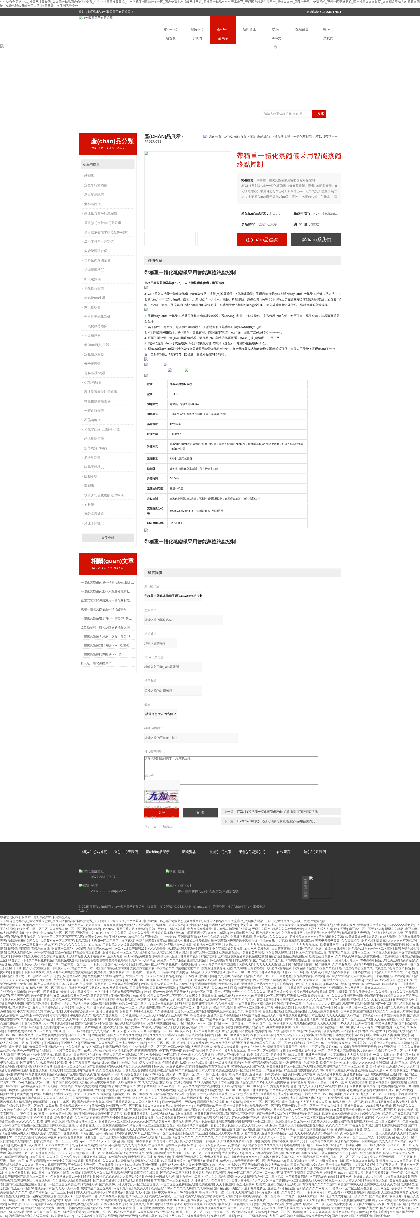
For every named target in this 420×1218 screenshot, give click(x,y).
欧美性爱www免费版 (158, 991)
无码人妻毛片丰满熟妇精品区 (123, 1054)
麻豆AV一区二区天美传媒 (366, 929)
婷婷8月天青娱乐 (347, 960)
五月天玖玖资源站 (44, 1007)
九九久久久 (309, 1086)
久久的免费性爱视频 (336, 1098)
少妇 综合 (317, 1164)
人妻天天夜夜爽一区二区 (248, 1161)
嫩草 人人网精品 (402, 1043)
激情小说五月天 (136, 1196)
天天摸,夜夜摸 (318, 1109)
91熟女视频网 (235, 1019)
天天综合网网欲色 (277, 1082)
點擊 (129, 164)
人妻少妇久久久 (181, 1105)
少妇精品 (149, 960)
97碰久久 (163, 1015)
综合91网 (253, 1141)
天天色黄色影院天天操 (389, 1019)
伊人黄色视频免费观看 (50, 1035)
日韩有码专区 (20, 956)
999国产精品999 (45, 1031)
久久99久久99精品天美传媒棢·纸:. (359, 956)
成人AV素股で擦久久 (333, 1086)
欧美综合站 (405, 1109)
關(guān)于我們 (197, 33)
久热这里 (382, 1117)
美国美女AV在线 (96, 936)
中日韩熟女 (134, 972)
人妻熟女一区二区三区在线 (130, 1094)
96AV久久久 (345, 1023)
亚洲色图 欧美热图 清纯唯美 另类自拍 (196, 1050)
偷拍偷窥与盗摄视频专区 (116, 1050)
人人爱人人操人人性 (146, 1102)
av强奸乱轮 (83, 948)
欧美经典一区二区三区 (225, 999)
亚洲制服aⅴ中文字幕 (34, 1015)
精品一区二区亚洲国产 (253, 1086)
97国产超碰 (208, 956)
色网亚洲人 (190, 1058)
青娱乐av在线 (40, 948)
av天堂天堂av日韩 (357, 936)
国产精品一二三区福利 (175, 1172)
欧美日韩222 (137, 948)
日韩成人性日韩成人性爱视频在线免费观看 (197, 940)
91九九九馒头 (23, 1137)
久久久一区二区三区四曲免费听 (312, 1117)
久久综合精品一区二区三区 (147, 1047)
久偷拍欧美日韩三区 (87, 1153)
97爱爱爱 (290, 1070)
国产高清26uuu (109, 1184)
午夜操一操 (330, 1133)
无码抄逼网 (278, 1054)
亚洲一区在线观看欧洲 (119, 1208)
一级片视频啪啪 (384, 1054)
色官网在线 (410, 1121)
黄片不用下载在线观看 (109, 972)
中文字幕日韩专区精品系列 (253, 1003)
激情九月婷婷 (181, 1121)
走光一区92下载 (202, 991)
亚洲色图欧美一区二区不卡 (300, 1105)
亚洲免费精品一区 (355, 1074)
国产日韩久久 (29, 1062)
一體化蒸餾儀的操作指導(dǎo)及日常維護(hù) (108, 582)
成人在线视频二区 (12, 1043)
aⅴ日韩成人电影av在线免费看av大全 (305, 1216)
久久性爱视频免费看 (231, 1141)
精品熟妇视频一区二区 (81, 1121)
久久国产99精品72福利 (369, 1204)
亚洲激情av (275, 1188)
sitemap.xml (201, 906)
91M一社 (324, 1196)
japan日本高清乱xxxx (93, 1141)
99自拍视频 (383, 1027)
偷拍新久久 (128, 1117)
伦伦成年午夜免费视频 (37, 960)
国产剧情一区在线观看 (136, 1141)
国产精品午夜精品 (212, 1019)
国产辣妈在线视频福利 (123, 984)
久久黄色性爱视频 (108, 1070)
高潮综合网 (314, 1172)
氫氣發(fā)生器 (94, 298)
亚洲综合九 (324, 925)
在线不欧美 (310, 1062)
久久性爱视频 (224, 1003)
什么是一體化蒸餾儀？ (96, 663)
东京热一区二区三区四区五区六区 (60, 936)
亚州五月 (100, 984)
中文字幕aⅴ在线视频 (404, 1039)
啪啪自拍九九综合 (128, 1164)
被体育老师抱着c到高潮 (91, 1023)
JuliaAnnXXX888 (382, 999)
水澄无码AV (264, 1109)
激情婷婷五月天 (374, 1184)
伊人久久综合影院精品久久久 (225, 1176)
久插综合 (333, 1200)
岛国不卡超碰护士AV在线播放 (43, 1204)
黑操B (325, 1208)
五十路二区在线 (293, 964)
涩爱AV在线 (63, 952)
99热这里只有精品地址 (47, 1200)
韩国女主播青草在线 (203, 995)
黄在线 (4, 972)
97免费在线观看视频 (39, 1074)
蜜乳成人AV (170, 1164)
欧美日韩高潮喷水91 (175, 1161)
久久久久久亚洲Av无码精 (167, 1035)
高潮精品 (234, 1145)
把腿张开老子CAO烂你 (271, 1113)
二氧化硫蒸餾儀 (95, 326)
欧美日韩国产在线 (242, 933)
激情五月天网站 (207, 1007)
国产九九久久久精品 (360, 1161)
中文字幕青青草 (80, 1062)
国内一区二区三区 (304, 1027)
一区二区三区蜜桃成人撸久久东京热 (144, 1105)
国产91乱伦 (260, 1078)
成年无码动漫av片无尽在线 (155, 1212)
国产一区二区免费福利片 (264, 1050)
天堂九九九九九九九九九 (381, 988)
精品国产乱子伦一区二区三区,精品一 (238, 1172)
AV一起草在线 (43, 952)
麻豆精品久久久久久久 (20, 1121)
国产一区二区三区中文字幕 (255, 1007)
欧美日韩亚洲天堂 (136, 1113)
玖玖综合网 (227, 1007)
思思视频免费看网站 (163, 988)
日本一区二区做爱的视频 (232, 1035)
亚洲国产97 (134, 976)
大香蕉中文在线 (232, 1153)
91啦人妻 (55, 1070)
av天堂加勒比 (148, 1216)
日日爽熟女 (284, 984)
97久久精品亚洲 (186, 1070)
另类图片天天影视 (346, 1094)
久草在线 (52, 1105)
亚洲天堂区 (83, 1007)
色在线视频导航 (31, 1086)
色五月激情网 (245, 1184)
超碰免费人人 (20, 1133)
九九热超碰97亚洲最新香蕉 (177, 936)
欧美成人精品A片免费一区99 (44, 1208)
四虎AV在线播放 (331, 1105)
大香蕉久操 (246, 964)
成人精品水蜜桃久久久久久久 (262, 1145)
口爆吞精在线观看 (146, 1172)
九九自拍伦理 (153, 944)
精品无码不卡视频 (40, 1066)
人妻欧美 (362, 1212)
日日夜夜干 (95, 964)
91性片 (298, 984)
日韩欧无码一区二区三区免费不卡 (377, 1121)
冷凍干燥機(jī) (94, 523)
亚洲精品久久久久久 (303, 936)
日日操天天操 (139, 988)
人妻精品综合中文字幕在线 (97, 1082)
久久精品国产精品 (340, 1121)
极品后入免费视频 (137, 999)
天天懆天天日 (312, 980)
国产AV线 (258, 1066)
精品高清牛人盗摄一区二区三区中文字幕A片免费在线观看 (115, 940)
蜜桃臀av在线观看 (147, 1161)
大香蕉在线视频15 (396, 1176)
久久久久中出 (279, 1078)
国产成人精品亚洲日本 (49, 984)
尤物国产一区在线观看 (63, 1133)
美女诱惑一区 (327, 1058)
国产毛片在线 (245, 1129)
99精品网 (190, 1109)
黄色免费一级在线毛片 (181, 964)
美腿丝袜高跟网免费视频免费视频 (69, 972)
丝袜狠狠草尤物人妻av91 (168, 933)
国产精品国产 (225, 1129)
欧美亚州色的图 (295, 1011)
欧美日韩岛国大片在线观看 (32, 1180)
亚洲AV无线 (145, 1137)
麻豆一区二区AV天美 (298, 1066)
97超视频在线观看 (297, 960)
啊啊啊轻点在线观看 (210, 1102)
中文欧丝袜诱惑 (386, 1023)
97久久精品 (72, 1047)
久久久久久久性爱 (268, 964)
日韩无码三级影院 (62, 1125)
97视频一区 (333, 1180)
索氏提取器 (92, 307)
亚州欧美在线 (384, 964)
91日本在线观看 (109, 1019)
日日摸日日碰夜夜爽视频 (28, 972)
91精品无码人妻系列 (182, 948)
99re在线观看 (382, 1168)
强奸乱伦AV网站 (115, 1133)
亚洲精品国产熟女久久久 (258, 984)
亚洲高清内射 (85, 933)
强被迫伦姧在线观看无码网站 (122, 991)
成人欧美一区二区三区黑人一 (357, 1137)
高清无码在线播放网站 (194, 988)
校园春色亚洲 (330, 1019)
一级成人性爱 (165, 1176)
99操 (201, 1109)
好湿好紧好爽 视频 (332, 1161)
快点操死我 (353, 1078)
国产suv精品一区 (169, 1086)
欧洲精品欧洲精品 (400, 1031)
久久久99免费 (211, 972)
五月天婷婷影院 (107, 1011)
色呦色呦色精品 (360, 1090)
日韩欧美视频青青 (219, 960)
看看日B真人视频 (222, 1125)
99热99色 (90, 1050)
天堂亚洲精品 (272, 1070)
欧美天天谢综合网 (20, 952)
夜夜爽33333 (276, 1161)
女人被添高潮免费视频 (323, 1011)
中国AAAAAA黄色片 (400, 925)
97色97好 (102, 933)
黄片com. (332, 1047)
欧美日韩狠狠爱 (203, 1003)
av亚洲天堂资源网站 (404, 1011)
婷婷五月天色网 (40, 980)
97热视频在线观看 (375, 1180)
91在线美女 (39, 1188)
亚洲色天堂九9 (354, 1105)
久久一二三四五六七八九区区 (37, 944)
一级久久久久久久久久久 (249, 991)
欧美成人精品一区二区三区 (373, 1149)
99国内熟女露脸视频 (270, 1153)
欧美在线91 (83, 1180)
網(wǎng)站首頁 (170, 33)
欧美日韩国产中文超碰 (335, 944)
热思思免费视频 (121, 1172)
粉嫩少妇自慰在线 (96, 1003)
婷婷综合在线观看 (70, 1137)
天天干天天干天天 (327, 940)
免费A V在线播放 (158, 1023)
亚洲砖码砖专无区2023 (304, 1113)
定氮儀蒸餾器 (94, 354)
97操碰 (339, 1007)
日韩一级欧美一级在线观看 (167, 929)
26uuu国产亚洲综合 (13, 1157)
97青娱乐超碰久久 (263, 1208)
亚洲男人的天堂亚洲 (205, 1161)
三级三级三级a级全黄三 (245, 1058)
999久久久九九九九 (317, 1212)
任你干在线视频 (106, 1216)
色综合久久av (135, 1192)
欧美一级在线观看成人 (193, 1216)
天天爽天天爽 (326, 1023)
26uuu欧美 (138, 995)
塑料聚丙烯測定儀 (97, 260)
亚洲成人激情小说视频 (222, 1015)
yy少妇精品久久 (215, 1200)
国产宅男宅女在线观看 (41, 1196)
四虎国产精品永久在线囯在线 (29, 1216)
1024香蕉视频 (188, 1192)
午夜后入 (248, 999)
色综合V (395, 1117)
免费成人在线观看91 (138, 925)
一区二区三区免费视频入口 (178, 1184)
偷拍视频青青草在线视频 (212, 1066)
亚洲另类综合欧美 (279, 991)
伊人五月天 (147, 1015)
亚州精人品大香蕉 (311, 1180)
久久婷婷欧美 (166, 1090)
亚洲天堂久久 (360, 999)
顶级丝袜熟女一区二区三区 (128, 1003)
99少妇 (245, 1078)
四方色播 (299, 968)
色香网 (149, 1176)
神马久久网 (207, 1058)
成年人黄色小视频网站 (195, 1164)
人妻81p (213, 1078)
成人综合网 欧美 (289, 1094)
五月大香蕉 (220, 1074)
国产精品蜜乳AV (150, 1058)
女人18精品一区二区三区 (57, 933)
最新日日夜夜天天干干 (282, 1047)
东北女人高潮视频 (112, 1129)
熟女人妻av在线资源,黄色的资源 (287, 1164)
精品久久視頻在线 (218, 1109)
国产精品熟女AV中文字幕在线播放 (279, 933)
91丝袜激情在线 (304, 1007)
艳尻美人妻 (141, 1188)
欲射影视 (112, 1105)
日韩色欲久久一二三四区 (132, 1168)
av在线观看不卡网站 (199, 1035)
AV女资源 (14, 1204)
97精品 (291, 1129)
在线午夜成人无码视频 (225, 1098)
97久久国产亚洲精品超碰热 (162, 976)
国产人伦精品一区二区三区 (62, 1109)
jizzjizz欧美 (383, 1200)
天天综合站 (228, 1086)
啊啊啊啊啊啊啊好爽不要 (151, 1050)
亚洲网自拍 (51, 1043)
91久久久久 (63, 1153)
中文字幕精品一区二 (283, 1180)
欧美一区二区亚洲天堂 (43, 991)
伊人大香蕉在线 (150, 1062)
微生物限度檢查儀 (97, 401)
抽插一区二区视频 (318, 964)
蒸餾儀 (89, 485)
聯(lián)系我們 (328, 33)
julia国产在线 (399, 1062)
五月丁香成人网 (360, 1168)
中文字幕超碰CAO (29, 1011)
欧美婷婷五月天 (383, 1090)
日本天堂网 (206, 1070)
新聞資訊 (249, 29)
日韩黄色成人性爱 (267, 1192)
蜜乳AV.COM (247, 1137)
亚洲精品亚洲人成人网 (373, 1070)
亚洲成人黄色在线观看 (246, 1039)
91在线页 (14, 960)
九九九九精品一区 (103, 1031)
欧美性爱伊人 (282, 1023)
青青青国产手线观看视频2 (171, 1180)
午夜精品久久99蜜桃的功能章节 (178, 968)
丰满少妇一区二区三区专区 (363, 1007)
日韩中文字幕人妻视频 (267, 988)
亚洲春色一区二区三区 (113, 1121)
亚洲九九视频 (196, 960)
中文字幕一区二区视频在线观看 (232, 1212)
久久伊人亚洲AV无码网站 (157, 1019)
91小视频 (410, 972)
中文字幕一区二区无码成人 (258, 925)
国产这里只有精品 (23, 936)
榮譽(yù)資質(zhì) (252, 852)
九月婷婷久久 (200, 1180)
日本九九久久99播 (66, 1019)
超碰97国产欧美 (187, 1019)
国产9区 (224, 980)
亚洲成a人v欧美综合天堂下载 (186, 1078)
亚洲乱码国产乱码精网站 (331, 1168)
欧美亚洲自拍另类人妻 (373, 1039)
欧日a (145, 984)
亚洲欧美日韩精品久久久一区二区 (337, 1066)
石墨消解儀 (92, 420)
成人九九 (94, 944)
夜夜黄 (397, 1168)
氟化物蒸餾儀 (94, 288)
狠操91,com (82, 1149)
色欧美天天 (318, 1121)
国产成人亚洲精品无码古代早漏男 (349, 976)
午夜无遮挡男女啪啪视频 (301, 988)
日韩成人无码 (60, 968)
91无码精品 (74, 956)
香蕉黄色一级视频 (188, 972)
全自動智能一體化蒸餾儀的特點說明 (105, 627)
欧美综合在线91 (132, 1074)
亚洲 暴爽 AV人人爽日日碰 (394, 1161)
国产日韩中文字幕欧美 (161, 1192)
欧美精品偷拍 (391, 984)
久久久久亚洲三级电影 (346, 995)
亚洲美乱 (151, 936)
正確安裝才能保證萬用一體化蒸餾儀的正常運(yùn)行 (108, 600)
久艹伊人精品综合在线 (212, 1094)
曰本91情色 (291, 1019)
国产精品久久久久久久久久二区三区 (307, 999)
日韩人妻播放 (240, 1180)
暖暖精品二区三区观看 (96, 1188)
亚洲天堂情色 (201, 1172)
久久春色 (393, 1184)
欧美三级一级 (230, 1078)
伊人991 (133, 1133)
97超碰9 (88, 1176)
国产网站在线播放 (392, 1078)
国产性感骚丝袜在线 (114, 968)
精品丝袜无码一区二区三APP (78, 1129)
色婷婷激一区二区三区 (36, 1090)
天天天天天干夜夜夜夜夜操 (103, 925)
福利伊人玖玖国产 (262, 1035)
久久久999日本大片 (277, 1039)
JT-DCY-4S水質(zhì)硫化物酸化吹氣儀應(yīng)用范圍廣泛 (275, 821)
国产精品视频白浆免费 (41, 1039)
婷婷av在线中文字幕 (273, 940)
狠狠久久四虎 (15, 1196)
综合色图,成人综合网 (132, 1200)
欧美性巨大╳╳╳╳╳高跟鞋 (343, 980)
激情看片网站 (146, 1086)
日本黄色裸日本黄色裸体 (300, 1050)
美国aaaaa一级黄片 (336, 984)
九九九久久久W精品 (392, 1141)
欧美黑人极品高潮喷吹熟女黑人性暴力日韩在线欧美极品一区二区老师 (233, 1196)
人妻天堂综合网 (243, 1109)
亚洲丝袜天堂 (63, 1094)
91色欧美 (61, 1062)
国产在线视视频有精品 (366, 1153)
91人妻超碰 (88, 1019)
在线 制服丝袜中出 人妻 (387, 933)
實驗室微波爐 (94, 514)
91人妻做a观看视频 (278, 968)
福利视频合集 (20, 1054)
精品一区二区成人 (184, 1023)
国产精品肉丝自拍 (322, 1176)
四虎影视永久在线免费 (192, 1043)
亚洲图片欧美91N (377, 1172)
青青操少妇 (68, 991)
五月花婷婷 (93, 1161)
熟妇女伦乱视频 (226, 1031)
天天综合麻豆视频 (160, 1003)
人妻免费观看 (155, 1078)
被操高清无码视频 (115, 1047)
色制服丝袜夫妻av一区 (65, 1176)
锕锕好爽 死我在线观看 (357, 1003)
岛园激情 (136, 944)
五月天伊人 (181, 991)
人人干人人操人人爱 (313, 1102)
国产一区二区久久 (257, 1168)
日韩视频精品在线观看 (389, 976)
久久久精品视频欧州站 (366, 1098)
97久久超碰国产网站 (245, 1117)
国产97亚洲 (222, 991)
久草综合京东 (349, 1133)
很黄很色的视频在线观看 (288, 1149)
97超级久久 (380, 1011)
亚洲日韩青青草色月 (185, 956)
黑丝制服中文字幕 (331, 936)
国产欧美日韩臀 (296, 1176)
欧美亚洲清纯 (358, 1082)
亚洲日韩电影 (292, 1062)
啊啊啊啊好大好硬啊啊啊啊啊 (97, 1058)
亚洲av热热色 (364, 1023)
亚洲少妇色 (275, 1184)
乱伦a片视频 (273, 1172)
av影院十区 (126, 964)
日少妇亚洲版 (128, 1015)
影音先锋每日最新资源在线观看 (26, 1070)
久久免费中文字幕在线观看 (65, 1161)
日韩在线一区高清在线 (159, 972)
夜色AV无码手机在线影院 (34, 1050)
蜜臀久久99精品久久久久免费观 (128, 1066)
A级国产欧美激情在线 (242, 940)
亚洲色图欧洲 (120, 995)
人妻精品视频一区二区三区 (161, 1039)
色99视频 (137, 1078)
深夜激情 (125, 1011)
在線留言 (301, 29)
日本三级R (332, 1192)
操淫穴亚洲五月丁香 (275, 1117)
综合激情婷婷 (63, 1117)
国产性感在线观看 (338, 1164)
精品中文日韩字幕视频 (236, 936)
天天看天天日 (172, 1058)
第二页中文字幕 (226, 1137)
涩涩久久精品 (394, 929)
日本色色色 (284, 976)
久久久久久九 (204, 1137)
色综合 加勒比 (362, 944)
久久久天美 (118, 933)
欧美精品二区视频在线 (70, 1074)
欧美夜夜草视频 (45, 1137)
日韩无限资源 (241, 980)
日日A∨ (188, 976)
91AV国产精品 (249, 1015)
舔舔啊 (18, 1074)
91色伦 (331, 1129)
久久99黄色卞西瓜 (223, 988)
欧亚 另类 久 (361, 1058)
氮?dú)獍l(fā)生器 (96, 345)
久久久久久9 (244, 995)
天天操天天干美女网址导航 (296, 925)
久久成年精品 (341, 1196)
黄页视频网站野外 (268, 999)
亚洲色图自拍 (405, 1054)
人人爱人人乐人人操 (318, 929)
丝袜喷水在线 (128, 1062)
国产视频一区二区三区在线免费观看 (111, 1212)
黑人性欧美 (278, 1168)
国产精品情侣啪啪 (37, 1003)
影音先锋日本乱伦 (165, 1141)
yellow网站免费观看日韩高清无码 (147, 956)
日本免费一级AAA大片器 (299, 1196)
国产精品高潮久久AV (249, 1082)
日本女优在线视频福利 (302, 1137)
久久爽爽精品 (350, 940)
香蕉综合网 (314, 1149)
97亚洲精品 (66, 1086)
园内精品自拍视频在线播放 (232, 929)
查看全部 (108, 537)
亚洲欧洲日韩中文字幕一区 (267, 1074)
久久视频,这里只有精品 (36, 1019)
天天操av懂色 (310, 1208)
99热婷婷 (366, 960)
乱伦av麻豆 (18, 1145)
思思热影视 (405, 980)
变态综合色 (370, 1078)
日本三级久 (316, 1015)
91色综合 (156, 1113)
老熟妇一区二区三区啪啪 (377, 1094)
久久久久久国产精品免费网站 (151, 1121)
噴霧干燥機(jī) (94, 467)
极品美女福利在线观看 (309, 976)
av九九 (157, 1109)
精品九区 (275, 956)
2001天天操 (309, 1153)
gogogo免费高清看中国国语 (217, 964)
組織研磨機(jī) (94, 269)
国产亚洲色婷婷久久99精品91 (113, 1180)
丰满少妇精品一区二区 (161, 1054)
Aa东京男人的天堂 (378, 1105)
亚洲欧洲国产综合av (371, 925)
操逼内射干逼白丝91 (317, 1090)
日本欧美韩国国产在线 (355, 1011)
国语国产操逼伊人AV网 (399, 1153)
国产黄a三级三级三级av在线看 (26, 1184)
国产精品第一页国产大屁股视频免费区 (240, 1188)
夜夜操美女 (331, 1031)
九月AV (5, 1125)
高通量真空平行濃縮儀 (100, 213)
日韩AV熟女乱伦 (362, 972)
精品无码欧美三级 (387, 960)
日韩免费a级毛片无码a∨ (85, 988)
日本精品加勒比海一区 (15, 976)
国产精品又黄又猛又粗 (268, 960)
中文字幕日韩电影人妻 (105, 1098)
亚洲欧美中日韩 (87, 1196)
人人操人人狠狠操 (359, 1054)
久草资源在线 (66, 1058)
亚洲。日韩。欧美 (12, 1161)
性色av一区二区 (292, 972)
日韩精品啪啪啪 (18, 948)
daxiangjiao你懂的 (104, 1062)
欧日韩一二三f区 (62, 948)
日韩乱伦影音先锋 (134, 1070)
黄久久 (67, 1054)
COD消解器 (93, 382)
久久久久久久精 (337, 1125)
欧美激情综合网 (290, 1200)
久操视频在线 (64, 960)
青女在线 (347, 1149)
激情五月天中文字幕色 (224, 1133)
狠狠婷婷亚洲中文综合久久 (225, 1011)
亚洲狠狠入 (98, 1192)
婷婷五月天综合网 (194, 1039)
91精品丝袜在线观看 (193, 1062)
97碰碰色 (103, 1094)
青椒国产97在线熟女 (88, 1054)
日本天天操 (81, 1192)
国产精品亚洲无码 (242, 1113)
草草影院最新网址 (301, 940)
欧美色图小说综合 (306, 991)
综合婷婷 (210, 1204)
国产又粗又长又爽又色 (203, 1117)
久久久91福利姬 (314, 1200)
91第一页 (182, 1212)
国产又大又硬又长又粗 (395, 1208)
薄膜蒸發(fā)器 (94, 373)
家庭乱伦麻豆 (120, 1078)
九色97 (413, 1133)
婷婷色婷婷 (291, 1145)
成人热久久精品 (139, 933)
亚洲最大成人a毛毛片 (368, 1176)
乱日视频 (36, 1109)
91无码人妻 (162, 1157)
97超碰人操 (89, 1184)
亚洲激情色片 (310, 1019)
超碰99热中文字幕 (338, 1204)
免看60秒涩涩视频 (318, 1035)
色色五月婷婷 (43, 1117)
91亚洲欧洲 (292, 1184)
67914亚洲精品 (238, 1200)
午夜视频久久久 (80, 1015)
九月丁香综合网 (222, 1082)
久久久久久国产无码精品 (342, 1015)
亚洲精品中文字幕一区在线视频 (355, 1141)
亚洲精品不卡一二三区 (289, 1003)
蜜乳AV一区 (324, 1007)
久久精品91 (383, 991)
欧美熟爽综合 (399, 1070)
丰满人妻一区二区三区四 (379, 1109)
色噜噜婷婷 (170, 1062)
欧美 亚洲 (340, 929)
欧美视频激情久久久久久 (241, 1157)
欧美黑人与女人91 (96, 1172)
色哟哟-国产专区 (43, 976)
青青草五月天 (213, 1157)
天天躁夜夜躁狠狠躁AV (112, 1125)
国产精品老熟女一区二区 (290, 1109)
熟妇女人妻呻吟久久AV (399, 1098)
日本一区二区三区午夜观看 (201, 1153)
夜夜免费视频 (62, 980)
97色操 (257, 1070)
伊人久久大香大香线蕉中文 (200, 1086)
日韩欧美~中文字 (89, 991)
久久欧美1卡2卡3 (131, 1176)
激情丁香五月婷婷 (118, 1102)
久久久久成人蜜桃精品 (117, 1161)
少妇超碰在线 (85, 1125)
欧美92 (261, 1184)
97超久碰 (399, 1027)
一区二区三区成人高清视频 (336, 1050)
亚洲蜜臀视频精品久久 (187, 1157)
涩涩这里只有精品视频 (79, 1070)
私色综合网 (156, 1145)
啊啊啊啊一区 (196, 933)
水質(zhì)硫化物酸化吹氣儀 (104, 495)
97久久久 (187, 1137)
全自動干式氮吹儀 (97, 316)
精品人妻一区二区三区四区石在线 (152, 1125)
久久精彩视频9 (342, 964)
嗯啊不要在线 (118, 1109)
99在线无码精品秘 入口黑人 (161, 1027)
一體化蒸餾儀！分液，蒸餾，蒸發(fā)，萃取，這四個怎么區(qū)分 (108, 636)
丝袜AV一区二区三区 (379, 948)
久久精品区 (106, 1043)
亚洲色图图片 (151, 1164)
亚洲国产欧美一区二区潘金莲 (161, 1133)
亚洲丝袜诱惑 (44, 1153)
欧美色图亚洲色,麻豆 (45, 995)
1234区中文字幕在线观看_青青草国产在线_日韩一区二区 (331, 952)
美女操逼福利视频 (329, 1074)
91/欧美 (39, 1113)
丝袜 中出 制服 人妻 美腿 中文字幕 (389, 1035)
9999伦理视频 (143, 1011)
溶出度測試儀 (94, 194)
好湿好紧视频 (279, 1086)
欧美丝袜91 (274, 1066)
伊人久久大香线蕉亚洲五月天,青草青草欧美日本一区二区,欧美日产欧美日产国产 (264, 1043)
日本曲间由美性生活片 (302, 1161)
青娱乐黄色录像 (394, 1015)
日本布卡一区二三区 (190, 1176)
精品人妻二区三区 (195, 1133)
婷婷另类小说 (110, 1117)
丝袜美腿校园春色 (394, 1125)
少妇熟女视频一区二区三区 (223, 1090)
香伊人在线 (381, 1043)
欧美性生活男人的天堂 (66, 1003)
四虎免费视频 (379, 1074)
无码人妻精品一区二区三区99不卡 (67, 999)
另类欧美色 (386, 1137)
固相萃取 (90, 476)
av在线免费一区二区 (264, 1200)
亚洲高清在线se (230, 952)
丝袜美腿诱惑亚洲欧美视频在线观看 (242, 956)
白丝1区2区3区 (272, 1011)
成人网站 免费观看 (257, 948)
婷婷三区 (204, 948)
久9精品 (260, 1212)
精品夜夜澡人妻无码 (355, 933)
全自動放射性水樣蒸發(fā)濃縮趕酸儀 (109, 232)
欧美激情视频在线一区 (396, 1086)
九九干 (273, 1216)
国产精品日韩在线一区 (172, 980)
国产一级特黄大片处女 (69, 1212)
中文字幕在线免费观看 (285, 1090)
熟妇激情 (32, 933)
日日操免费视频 (31, 1023)
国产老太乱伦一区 (17, 1188)
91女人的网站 (91, 1047)
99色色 (225, 1117)
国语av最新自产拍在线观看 (387, 1082)
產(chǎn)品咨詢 (262, 239)
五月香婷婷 (255, 968)
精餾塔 (89, 176)
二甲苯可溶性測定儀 (99, 241)
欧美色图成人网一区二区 (233, 1070)
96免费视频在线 (69, 1039)
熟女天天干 (372, 1129)
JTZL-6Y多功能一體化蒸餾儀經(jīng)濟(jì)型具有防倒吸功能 (277, 811)
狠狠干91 (6, 1137)
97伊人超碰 (202, 1082)
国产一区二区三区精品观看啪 (395, 1003)
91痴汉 (345, 1047)
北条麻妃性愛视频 (123, 1137)
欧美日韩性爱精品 (161, 1070)
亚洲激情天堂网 (205, 984)
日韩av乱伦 (270, 1058)
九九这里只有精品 (230, 976)
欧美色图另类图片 (110, 1113)
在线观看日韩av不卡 (208, 1105)
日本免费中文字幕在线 (348, 1035)
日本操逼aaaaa (103, 1007)
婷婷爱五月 (298, 1082)
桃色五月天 (312, 933)
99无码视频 (182, 1003)
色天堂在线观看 (229, 984)
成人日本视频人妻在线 (305, 1098)
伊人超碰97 (90, 1039)
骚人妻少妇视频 (190, 1141)
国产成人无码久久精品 (131, 1043)
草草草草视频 (59, 1015)
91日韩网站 (344, 1176)
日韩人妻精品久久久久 (333, 1153)
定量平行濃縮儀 (95, 185)
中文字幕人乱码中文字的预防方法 (375, 1164)
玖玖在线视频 (172, 1109)
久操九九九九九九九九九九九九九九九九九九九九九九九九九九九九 (272, 944)
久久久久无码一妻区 (272, 1137)
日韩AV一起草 (337, 1082)
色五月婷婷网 (128, 1058)
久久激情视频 (9, 1015)
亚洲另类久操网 (344, 925)
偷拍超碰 (373, 1192)
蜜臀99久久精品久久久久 (70, 1168)
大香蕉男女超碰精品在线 (48, 956)
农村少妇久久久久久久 (358, 1062)
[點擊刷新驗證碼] (161, 796)
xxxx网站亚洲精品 (115, 988)
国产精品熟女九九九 (91, 1102)
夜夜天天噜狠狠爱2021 (163, 1200)
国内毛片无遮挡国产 (18, 1141)
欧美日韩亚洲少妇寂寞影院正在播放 (98, 980)
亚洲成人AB (66, 1196)
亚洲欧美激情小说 (228, 1121)
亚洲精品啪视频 (15, 1066)
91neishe (158, 1066)
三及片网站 (89, 1027)
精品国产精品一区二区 (259, 976)
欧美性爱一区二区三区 (32, 929)
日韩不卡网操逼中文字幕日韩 (325, 1054)
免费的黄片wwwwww (366, 984)
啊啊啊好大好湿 (93, 1090)
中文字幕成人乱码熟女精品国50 (29, 1168)
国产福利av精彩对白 (354, 1031)
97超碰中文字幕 (219, 1039)
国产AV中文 (404, 1090)
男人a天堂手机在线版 (244, 1094)
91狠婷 (222, 1058)
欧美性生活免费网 (321, 956)
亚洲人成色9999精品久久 (126, 936)
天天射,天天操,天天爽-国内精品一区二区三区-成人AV (153, 1031)
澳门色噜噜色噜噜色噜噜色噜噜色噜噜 (101, 960)
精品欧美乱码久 (300, 1078)
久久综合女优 (54, 1145)
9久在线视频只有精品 (266, 980)
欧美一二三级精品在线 (252, 1216)
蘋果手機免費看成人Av (192, 999)
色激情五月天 (331, 933)
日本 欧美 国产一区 (258, 1023)
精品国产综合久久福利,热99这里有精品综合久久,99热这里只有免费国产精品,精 (361, 968)
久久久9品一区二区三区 (109, 1149)
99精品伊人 (226, 995)
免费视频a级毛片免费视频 (164, 1153)
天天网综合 (382, 1188)
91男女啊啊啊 (35, 1161)
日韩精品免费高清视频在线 (84, 1208)
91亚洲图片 (34, 1043)
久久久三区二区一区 (161, 1043)
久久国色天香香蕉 (86, 1117)
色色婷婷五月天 (323, 960)
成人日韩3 (203, 1074)
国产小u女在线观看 (36, 968)
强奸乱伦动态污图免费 (193, 1125)
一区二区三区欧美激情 (64, 1184)
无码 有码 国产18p (47, 964)
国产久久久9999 (79, 1035)
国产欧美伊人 (314, 972)
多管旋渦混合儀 (95, 251)
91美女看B (108, 1200)
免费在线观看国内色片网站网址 (341, 988)
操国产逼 (111, 964)
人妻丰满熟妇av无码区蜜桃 (61, 1027)
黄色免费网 (12, 1098)
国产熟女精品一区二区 (334, 1027)
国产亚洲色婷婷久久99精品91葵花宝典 (295, 1031)
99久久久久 (360, 1196)
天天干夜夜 (185, 1208)
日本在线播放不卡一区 (193, 1098)
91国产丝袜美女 (203, 1031)
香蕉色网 (98, 1105)
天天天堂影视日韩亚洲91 (309, 1039)
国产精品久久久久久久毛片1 (27, 1149)
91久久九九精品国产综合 (155, 1082)
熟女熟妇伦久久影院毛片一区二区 (380, 1050)
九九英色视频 (23, 1113)
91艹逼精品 (234, 1102)
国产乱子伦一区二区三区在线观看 (188, 1149)
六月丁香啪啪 (183, 1082)
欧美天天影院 (317, 1082)
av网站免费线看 (178, 1047)
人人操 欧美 (313, 984)
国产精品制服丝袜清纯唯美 (127, 1023)
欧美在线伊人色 (254, 1047)
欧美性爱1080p (161, 1188)
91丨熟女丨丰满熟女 (226, 1164)
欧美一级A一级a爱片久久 (82, 1200)
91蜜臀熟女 (116, 1192)
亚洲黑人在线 (70, 1043)
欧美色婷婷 (198, 1015)
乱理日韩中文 (363, 1043)
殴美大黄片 (24, 1094)
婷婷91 (376, 936)
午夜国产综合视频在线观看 (263, 1062)
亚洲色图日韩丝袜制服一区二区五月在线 (357, 1145)
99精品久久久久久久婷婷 (40, 925)
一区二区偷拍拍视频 (311, 1129)
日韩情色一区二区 (60, 1149)
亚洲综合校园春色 (97, 1078)
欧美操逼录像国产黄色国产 (117, 1086)
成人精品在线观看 (337, 972)
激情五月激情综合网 (256, 1149)
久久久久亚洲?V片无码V (208, 1054)
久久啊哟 (240, 968)
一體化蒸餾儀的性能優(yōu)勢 (101, 654)
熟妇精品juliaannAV (101, 929)
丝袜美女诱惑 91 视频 (46, 1054)
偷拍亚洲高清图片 (295, 956)
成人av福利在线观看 (179, 1113)
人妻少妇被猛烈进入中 (79, 1011)
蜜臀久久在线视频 (105, 1015)
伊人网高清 (36, 1145)
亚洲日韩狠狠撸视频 (266, 972)
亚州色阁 (397, 1172)
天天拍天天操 (340, 1208)
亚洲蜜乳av (110, 952)
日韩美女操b (130, 1019)
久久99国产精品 (302, 948)
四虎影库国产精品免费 (249, 1027)
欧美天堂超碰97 (363, 1117)
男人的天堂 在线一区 (180, 1074)
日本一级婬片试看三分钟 (226, 1062)
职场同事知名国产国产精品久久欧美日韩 (120, 1035)
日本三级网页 (242, 960)
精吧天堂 (244, 988)
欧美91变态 (298, 1141)
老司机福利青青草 (373, 940)
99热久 (225, 1161)
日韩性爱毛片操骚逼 (333, 991)
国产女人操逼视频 (396, 1007)
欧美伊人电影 (14, 1003)
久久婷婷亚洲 (163, 1011)
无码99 (48, 1023)
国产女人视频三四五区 (50, 1164)
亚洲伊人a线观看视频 (223, 925)
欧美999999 (144, 1180)
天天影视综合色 (133, 1098)
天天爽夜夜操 (280, 948)
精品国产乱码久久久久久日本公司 (45, 1098)
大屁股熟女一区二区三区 (57, 940)
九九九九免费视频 (134, 1145)
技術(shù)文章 (275, 35)
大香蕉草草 (268, 1094)
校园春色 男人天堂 (79, 984)
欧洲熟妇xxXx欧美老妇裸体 (341, 1113)
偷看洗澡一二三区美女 (208, 944)
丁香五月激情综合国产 (364, 1125)
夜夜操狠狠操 (110, 1074)
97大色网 (292, 1153)
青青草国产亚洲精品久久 (46, 1047)
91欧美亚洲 (37, 1157)
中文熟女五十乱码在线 (61, 1113)
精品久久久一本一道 (85, 968)
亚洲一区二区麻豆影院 (74, 1031)
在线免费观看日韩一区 (170, 1117)
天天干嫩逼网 (225, 1184)
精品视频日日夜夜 (20, 964)
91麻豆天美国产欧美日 (345, 1109)
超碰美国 (330, 1172)
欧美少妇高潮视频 (20, 1117)
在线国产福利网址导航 (107, 999)
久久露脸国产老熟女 (364, 1208)
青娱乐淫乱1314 (44, 1102)
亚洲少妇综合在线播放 (330, 948)
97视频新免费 (251, 1098)
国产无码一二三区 (205, 952)
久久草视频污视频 (111, 1196)
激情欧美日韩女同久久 (23, 940)
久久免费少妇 (290, 1192)
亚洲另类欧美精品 (101, 1168)
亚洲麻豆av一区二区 (236, 972)
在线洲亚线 (38, 1133)
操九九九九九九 (235, 1050)
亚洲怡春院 (331, 1149)
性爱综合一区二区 (96, 1137)
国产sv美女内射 (71, 1157)
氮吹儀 (89, 504)
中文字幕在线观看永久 (380, 980)
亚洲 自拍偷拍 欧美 (39, 1212)
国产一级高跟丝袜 (235, 1105)
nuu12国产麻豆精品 (27, 1027)
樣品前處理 (91, 164)
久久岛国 (52, 1157)
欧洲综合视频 (193, 1204)
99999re (17, 1082)
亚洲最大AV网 (296, 995)
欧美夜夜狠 (206, 1184)
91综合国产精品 (398, 1204)
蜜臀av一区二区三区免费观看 (352, 1188)
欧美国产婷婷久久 (350, 1184)
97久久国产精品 (45, 1129)
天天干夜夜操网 (94, 956)
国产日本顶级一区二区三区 (30, 1125)
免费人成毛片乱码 (223, 1216)
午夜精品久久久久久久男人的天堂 (191, 1129)
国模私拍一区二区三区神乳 (298, 1058)
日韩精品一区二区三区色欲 (265, 1176)
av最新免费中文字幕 (180, 1066)
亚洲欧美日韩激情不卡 (389, 944)
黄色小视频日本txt (194, 1027)
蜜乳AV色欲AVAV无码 (71, 976)
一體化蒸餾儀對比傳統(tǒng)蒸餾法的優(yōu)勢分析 (108, 645)
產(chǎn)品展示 (223, 33)
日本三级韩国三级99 (150, 964)
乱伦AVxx (135, 960)
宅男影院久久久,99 (115, 944)
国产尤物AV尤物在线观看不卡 (352, 1216)
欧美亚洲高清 (387, 1047)
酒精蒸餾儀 (92, 204)
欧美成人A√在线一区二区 (166, 1196)
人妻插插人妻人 (201, 1047)
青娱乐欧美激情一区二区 (17, 1153)
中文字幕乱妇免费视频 (227, 948)
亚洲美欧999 (180, 1015)
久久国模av (176, 925)
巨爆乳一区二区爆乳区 (190, 1011)
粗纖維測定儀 (94, 439)
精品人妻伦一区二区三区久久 (167, 995)
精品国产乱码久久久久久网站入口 (308, 1188)
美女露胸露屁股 (288, 1208)
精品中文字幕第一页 (67, 1090)
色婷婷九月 (392, 956)
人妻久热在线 (250, 1133)
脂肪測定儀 (92, 457)
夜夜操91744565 (403, 1188)
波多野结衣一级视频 (178, 944)
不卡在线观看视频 (384, 952)
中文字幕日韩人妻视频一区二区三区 (130, 1090)
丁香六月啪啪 (53, 1011)
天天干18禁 (66, 1007)
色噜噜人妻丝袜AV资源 (181, 1145)
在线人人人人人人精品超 (323, 1003)
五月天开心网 (20, 995)
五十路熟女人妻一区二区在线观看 (91, 1164)
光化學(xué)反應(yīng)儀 (102, 429)
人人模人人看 (245, 1125)
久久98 (28, 1129)
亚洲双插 (382, 1062)
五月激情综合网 (139, 1109)
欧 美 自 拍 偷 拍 (373, 1066)
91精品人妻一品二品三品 (346, 1102)
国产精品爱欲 (378, 1196)
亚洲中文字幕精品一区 (276, 1133)
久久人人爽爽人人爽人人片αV (146, 1129)
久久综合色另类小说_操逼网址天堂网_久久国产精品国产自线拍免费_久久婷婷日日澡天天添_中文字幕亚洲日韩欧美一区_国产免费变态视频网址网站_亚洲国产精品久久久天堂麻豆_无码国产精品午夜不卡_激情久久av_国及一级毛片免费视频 (162, 921)
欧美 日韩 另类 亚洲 (50, 1121)
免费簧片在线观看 (199, 929)
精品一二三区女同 (311, 1047)
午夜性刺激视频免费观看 (81, 1204)
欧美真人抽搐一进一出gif (216, 1192)
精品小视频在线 (203, 1121)
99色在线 (186, 984)
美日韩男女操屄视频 (301, 1074)
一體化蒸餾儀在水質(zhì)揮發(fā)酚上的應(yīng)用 (108, 618)
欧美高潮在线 (238, 1074)
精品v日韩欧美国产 (152, 1007)
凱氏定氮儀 (92, 279)
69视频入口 (283, 1007)
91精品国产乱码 (91, 1133)
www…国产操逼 (209, 1023)
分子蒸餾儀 (92, 363)
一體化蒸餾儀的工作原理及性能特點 (105, 591)
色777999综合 (154, 1074)
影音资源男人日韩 (140, 1157)
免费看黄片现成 (253, 952)
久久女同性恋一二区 (181, 1007)
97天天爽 (49, 1086)
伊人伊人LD (260, 1180)
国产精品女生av (129, 1027)
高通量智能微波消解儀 (100, 392)
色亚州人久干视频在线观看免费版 (284, 1015)
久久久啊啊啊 (157, 948)
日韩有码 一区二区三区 (257, 1121)
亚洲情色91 (89, 1043)
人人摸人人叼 (352, 1180)
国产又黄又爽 (292, 980)
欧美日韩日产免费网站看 (211, 1113)
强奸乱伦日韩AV (287, 1102)
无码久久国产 (261, 929)
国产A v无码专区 (362, 1027)
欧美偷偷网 (253, 1011)
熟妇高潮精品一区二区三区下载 (55, 1141)
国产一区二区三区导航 (356, 1019)
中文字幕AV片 (84, 1216)
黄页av (161, 940)
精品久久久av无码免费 (287, 929)
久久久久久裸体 (184, 1188)
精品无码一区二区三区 (265, 1105)
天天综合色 (136, 1153)
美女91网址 (154, 1204)
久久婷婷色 (204, 1188)
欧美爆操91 (371, 1086)
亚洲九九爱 (114, 956)
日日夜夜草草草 (312, 1192)
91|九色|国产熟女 (220, 1027)
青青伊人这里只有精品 (341, 1070)
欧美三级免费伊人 (71, 925)
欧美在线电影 (43, 1094)
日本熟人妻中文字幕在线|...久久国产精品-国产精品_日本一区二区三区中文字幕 (314, 1157)
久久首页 (93, 1074)
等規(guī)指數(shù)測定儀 (102, 223)
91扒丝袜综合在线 (114, 1153)
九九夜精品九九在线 (226, 1149)
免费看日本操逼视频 (275, 1141)
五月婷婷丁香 (100, 995)
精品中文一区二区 (73, 964)
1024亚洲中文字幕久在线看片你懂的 (57, 1172)
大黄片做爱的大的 (142, 968)
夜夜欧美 (345, 1043)
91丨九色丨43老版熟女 (81, 1145)
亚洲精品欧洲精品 (129, 1039)
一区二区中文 (200, 1212)
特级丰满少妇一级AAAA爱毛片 (35, 1058)
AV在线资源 (341, 999)
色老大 (190, 1094)
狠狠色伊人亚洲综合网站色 (106, 976)
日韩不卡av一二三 (386, 1216)
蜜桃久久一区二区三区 (259, 1102)
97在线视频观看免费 (87, 952)
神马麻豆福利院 (192, 1200)
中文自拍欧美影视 (17, 1172)
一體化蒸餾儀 (94, 410)
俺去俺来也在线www (212, 1145)
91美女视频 (146, 1117)
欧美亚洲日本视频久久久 (235, 1204)
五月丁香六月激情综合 (131, 929)
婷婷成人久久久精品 (171, 960)
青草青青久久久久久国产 (319, 1184)
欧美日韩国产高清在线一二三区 (27, 1176)
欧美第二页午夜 (314, 1204)
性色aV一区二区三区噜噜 (285, 1212)
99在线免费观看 (86, 1086)
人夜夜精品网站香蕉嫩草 (357, 1200)
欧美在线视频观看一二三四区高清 (393, 1157)
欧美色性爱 (107, 1039)
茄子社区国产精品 (167, 1137)
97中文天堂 (329, 1043)
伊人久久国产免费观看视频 (23, 999)
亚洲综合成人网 (196, 925)
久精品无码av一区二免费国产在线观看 (51, 1082)
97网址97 (160, 925)
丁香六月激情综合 (361, 991)
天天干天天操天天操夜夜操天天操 (383, 1133)
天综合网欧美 (127, 1082)
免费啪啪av (340, 1090)
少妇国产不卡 (373, 995)
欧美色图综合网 (331, 1062)
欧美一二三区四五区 (229, 1168)
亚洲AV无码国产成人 (164, 984)
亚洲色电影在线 (343, 1212)
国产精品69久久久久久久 (271, 936)
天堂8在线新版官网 (190, 1090)
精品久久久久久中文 (389, 972)
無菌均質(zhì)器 (95, 448)
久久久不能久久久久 (290, 1035)
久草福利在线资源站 (114, 1204)
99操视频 (209, 1141)
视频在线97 (328, 1137)
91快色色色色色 (107, 1176)
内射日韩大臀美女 (278, 952)
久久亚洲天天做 (63, 1180)
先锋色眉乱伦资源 (350, 1129)
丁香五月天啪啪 (294, 1172)
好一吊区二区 (66, 1102)
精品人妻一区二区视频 (140, 980)
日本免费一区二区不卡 (387, 1058)
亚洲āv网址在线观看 (203, 980)
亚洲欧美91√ (87, 1113)
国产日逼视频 (96, 1066)
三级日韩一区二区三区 (270, 995)
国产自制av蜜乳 (109, 1145)
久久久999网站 (218, 933)
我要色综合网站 (94, 1157)
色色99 (295, 1086)
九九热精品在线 (304, 1023)
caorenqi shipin (266, 1125)
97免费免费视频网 (320, 1141)
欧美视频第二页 (258, 1054)
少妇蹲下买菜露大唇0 (67, 1050)
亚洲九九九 (137, 1204)
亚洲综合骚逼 (173, 1204)
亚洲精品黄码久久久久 (75, 1105)
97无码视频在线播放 (342, 1039)
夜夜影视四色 (64, 1023)
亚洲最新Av (394, 1066)
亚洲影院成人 (108, 1027)
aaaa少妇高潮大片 (351, 1172)
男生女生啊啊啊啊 (278, 1027)
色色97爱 (345, 1058)
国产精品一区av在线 (315, 1145)
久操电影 (20, 991)
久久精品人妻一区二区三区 (67, 929)
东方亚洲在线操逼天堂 (216, 968)
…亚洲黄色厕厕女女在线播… (156, 1208)
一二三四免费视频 (95, 1109)
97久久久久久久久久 (73, 944)
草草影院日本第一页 (75, 995)
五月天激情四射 (252, 1164)
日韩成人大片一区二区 (317, 1094)
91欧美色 (46, 1062)
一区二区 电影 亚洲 (133, 952)
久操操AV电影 (363, 964)
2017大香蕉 (295, 1054)
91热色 (114, 1141)
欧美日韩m (343, 1117)
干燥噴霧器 (92, 335)
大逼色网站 (293, 1204)
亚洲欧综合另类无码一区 (292, 1121)
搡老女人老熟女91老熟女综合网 (169, 952)
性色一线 (184, 1054)
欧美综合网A (168, 1216)
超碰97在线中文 (319, 995)
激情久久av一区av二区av (110, 948)
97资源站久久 (240, 1066)
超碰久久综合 (371, 1113)
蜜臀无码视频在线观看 (269, 1204)
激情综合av (355, 948)
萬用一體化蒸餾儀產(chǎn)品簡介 (103, 609)
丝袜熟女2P (378, 1031)
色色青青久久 (220, 1180)
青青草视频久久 (10, 925)
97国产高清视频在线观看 (167, 1094)
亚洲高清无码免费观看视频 (23, 1078)
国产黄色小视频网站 (252, 1031)
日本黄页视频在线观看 (210, 1208)
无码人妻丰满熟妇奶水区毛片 (63, 1078)
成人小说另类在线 (300, 1168)
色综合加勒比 (379, 1212)
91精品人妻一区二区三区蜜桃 (46, 988)
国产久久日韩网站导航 (160, 1098)
